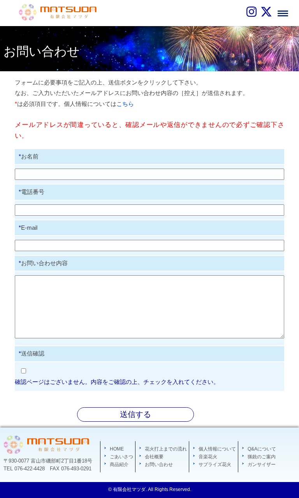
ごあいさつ (121, 456)
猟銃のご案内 (262, 456)
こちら (125, 103)
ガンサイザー (262, 464)
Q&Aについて (262, 449)
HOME (117, 449)
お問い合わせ (159, 464)
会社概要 (154, 456)
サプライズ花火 (215, 464)
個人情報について (217, 449)
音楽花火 (208, 456)
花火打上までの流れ (166, 449)
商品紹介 (119, 464)
